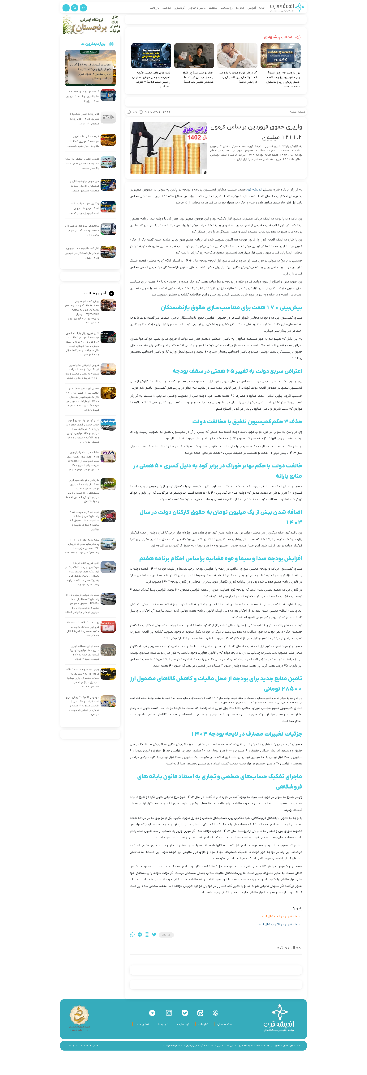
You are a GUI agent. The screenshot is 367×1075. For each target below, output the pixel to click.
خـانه (262, 8)
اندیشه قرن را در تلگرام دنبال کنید (280, 924)
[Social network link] (216, 1013)
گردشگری (179, 8)
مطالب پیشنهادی (278, 37)
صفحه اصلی (298, 112)
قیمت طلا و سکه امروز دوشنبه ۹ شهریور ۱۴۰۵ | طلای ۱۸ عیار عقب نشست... (83, 141)
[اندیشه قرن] (287, 7)
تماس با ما (142, 1024)
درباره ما (163, 1024)
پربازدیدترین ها (93, 43)
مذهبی (166, 8)
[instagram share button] (147, 935)
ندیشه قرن (253, 190)
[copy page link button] (135, 112)
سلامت (213, 8)
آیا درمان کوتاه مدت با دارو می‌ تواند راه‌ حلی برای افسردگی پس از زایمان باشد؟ (238, 77)
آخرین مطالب (95, 293)
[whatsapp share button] (132, 935)
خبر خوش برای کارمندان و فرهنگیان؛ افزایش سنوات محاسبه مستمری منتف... (84, 186)
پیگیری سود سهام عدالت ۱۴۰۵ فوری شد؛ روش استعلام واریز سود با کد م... (84, 208)
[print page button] (129, 112)
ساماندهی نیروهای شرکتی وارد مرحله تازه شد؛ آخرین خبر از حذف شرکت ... (82, 230)
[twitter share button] (154, 935)
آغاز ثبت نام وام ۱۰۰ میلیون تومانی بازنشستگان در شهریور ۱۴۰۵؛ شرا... (82, 253)
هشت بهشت (75, 1045)
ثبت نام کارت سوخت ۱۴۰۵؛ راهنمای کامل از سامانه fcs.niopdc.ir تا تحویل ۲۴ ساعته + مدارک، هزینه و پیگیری (83, 520)
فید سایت (183, 1024)
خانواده (240, 8)
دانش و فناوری (197, 8)
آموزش (252, 8)
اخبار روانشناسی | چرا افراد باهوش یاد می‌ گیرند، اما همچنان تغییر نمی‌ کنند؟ (198, 77)
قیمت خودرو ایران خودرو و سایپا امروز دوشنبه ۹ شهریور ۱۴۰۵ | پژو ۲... (82, 96)
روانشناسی (226, 8)
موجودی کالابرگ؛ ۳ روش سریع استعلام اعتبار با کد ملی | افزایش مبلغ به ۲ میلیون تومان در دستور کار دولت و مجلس (82, 706)
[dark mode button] (83, 7)
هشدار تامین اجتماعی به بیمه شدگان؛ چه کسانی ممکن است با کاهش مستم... (82, 163)
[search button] (74, 7)
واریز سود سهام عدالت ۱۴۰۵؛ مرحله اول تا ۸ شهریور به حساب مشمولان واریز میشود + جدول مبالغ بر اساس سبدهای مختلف (82, 678)
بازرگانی (154, 8)
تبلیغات (203, 1024)
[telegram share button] (140, 935)
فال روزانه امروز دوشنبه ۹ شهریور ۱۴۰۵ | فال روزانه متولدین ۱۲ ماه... (84, 119)
